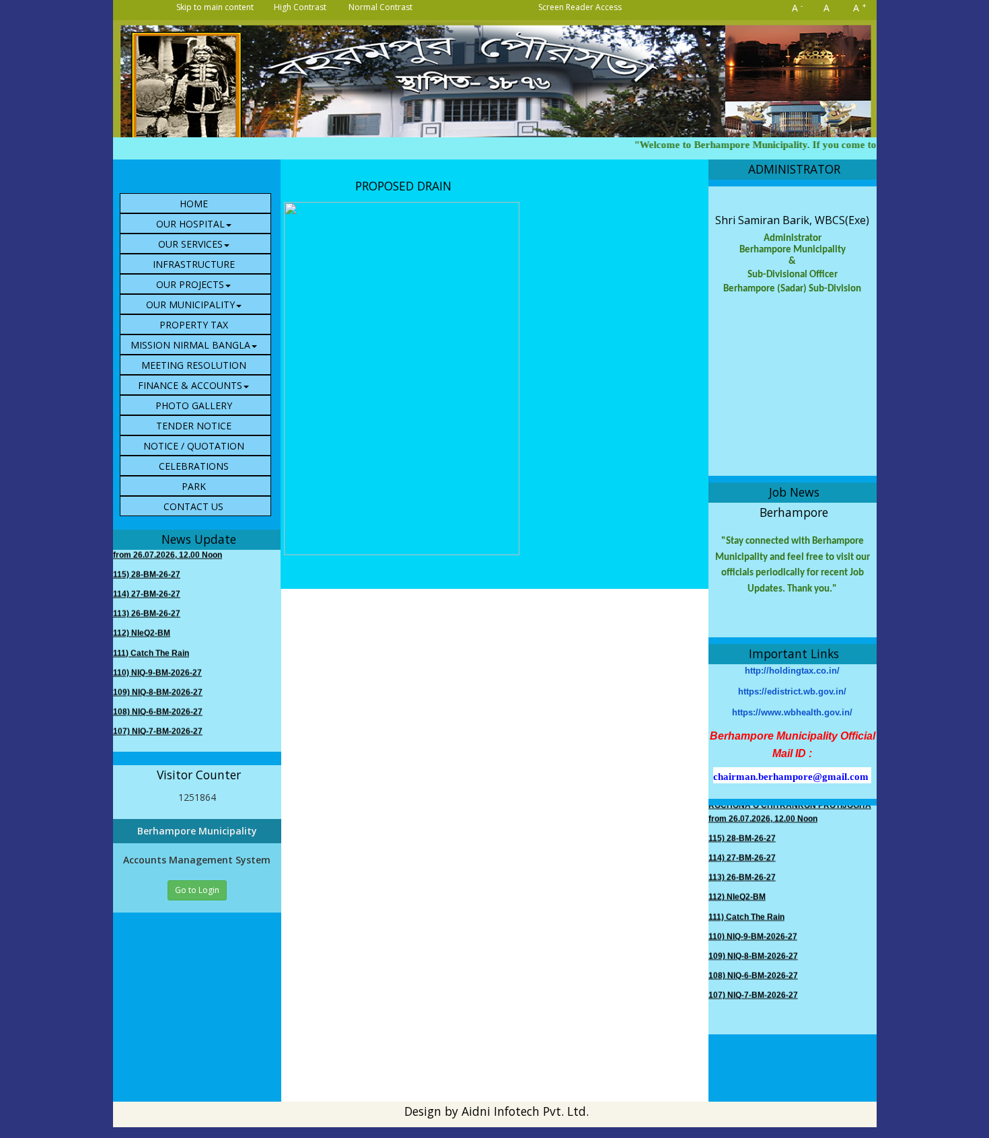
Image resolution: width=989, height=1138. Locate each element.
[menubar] (200, 354)
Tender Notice (193, 425)
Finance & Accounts (190, 385)
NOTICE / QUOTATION (193, 445)
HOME (194, 203)
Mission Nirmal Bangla (190, 345)
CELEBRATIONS (194, 466)
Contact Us (193, 506)
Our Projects (190, 284)
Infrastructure (194, 264)
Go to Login (197, 890)
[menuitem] (195, 203)
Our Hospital (190, 223)
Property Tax (193, 324)
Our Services (190, 244)
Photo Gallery (193, 405)
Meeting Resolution (193, 365)
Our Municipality (190, 304)
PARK (194, 486)
